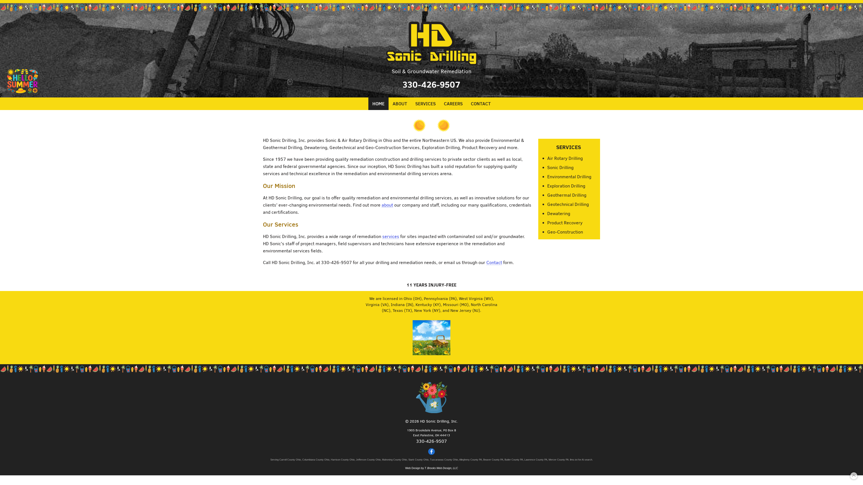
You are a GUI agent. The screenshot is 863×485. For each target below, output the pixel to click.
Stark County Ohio (418, 459)
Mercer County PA (559, 459)
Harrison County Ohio (343, 459)
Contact (494, 262)
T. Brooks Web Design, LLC (441, 468)
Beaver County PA (493, 459)
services (390, 236)
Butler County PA (514, 459)
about (387, 205)
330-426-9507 (431, 84)
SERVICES (425, 103)
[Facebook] (431, 454)
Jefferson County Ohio (368, 459)
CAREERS (453, 103)
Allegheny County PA (470, 459)
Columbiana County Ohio (315, 459)
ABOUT (400, 103)
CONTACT (481, 103)
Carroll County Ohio (290, 459)
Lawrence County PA (535, 459)
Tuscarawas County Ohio (444, 459)
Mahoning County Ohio (394, 459)
